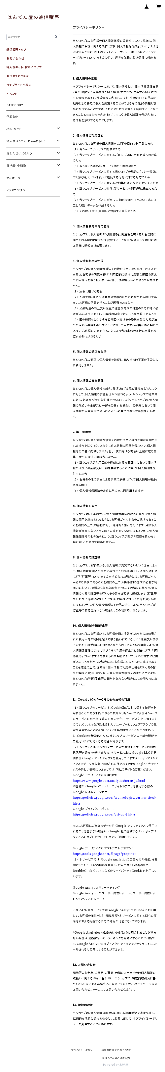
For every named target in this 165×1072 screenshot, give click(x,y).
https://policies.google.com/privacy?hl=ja (104, 814)
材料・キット (14, 129)
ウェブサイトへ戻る (18, 85)
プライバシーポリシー (83, 1050)
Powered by (111, 1064)
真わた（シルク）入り (19, 153)
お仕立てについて (17, 76)
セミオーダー (14, 178)
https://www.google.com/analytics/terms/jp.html (109, 781)
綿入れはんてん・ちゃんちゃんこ (26, 141)
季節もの (12, 117)
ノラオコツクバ (15, 190)
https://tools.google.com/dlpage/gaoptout (104, 854)
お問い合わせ (15, 58)
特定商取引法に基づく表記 (116, 1050)
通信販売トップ (16, 49)
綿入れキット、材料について (24, 67)
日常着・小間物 (16, 166)
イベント (12, 94)
